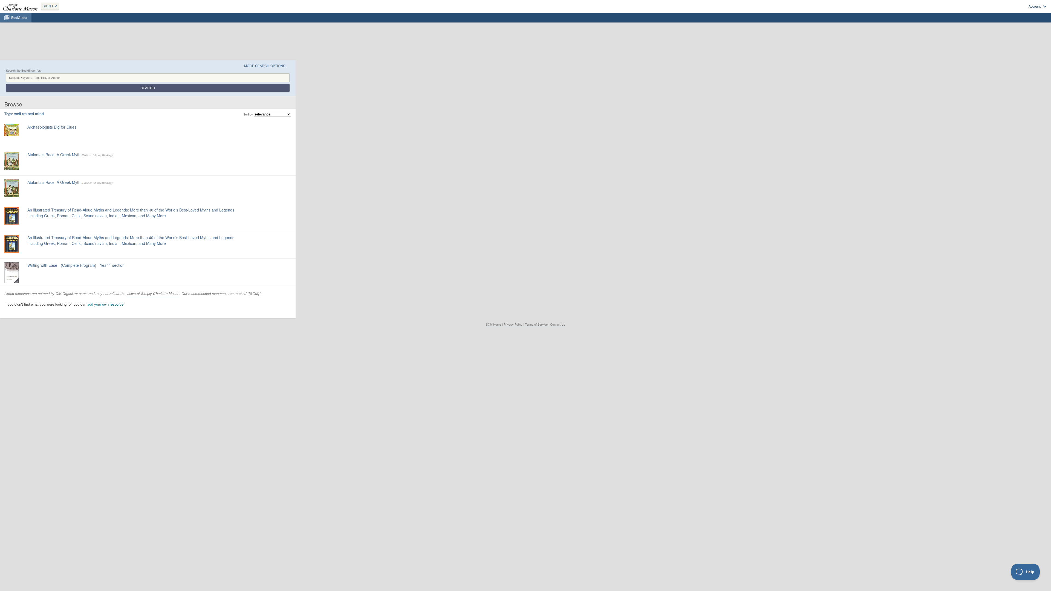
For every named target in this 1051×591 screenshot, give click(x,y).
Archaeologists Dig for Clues (51, 127)
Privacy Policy (513, 324)
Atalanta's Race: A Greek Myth (53, 154)
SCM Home (493, 324)
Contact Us (557, 324)
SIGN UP (50, 6)
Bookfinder (19, 17)
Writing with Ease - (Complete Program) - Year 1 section (76, 265)
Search (148, 87)
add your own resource (105, 304)
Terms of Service (536, 324)
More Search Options (264, 65)
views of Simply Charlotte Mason (152, 293)
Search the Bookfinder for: (23, 70)
